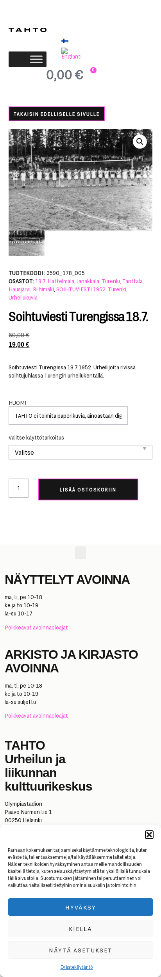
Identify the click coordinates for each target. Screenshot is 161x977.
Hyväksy (80, 907)
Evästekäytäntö (77, 967)
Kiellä (80, 928)
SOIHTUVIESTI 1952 (81, 289)
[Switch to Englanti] (73, 54)
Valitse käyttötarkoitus (36, 437)
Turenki (117, 289)
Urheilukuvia (23, 297)
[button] (149, 835)
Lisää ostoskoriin (88, 489)
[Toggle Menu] (36, 59)
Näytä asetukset (81, 950)
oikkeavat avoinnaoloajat (38, 627)
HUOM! (17, 403)
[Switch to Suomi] (64, 41)
